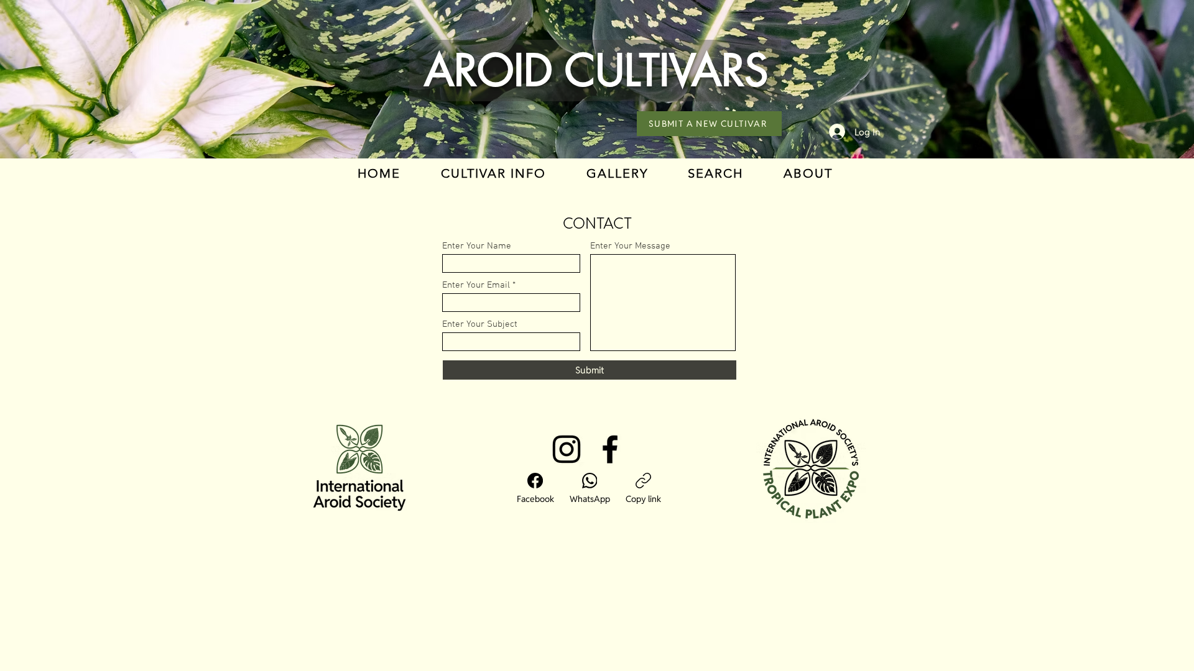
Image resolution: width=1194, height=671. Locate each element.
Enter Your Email (476, 285)
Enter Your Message (630, 246)
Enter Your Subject (479, 324)
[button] (494, 173)
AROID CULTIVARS (596, 70)
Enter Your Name (476, 246)
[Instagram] (566, 449)
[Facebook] (610, 449)
